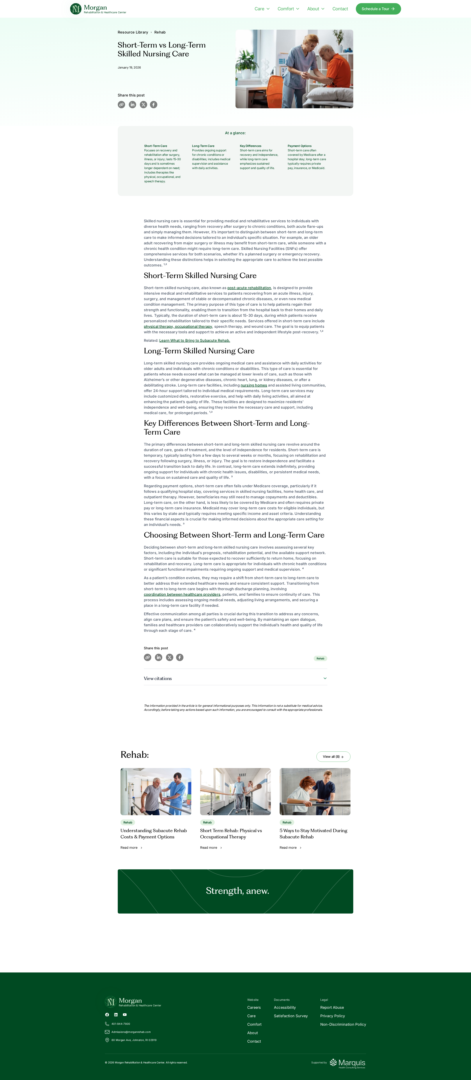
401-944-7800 (120, 1023)
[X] (143, 104)
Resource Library (133, 32)
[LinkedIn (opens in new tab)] (116, 1014)
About (313, 8)
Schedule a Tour (375, 9)
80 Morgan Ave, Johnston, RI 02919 (134, 1040)
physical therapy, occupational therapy (178, 326)
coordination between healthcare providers (182, 594)
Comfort (286, 8)
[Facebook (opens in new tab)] (107, 1014)
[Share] (121, 104)
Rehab (160, 32)
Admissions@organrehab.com (131, 1031)
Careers (254, 1007)
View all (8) (332, 756)
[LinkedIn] (132, 104)
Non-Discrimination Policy (343, 1024)
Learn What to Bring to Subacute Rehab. (194, 340)
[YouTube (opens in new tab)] (125, 1014)
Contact (340, 8)
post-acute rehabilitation (249, 288)
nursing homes (254, 385)
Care (259, 8)
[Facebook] (153, 104)
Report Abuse (332, 1007)
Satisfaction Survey (291, 1016)
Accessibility (285, 1007)
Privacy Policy (332, 1016)
